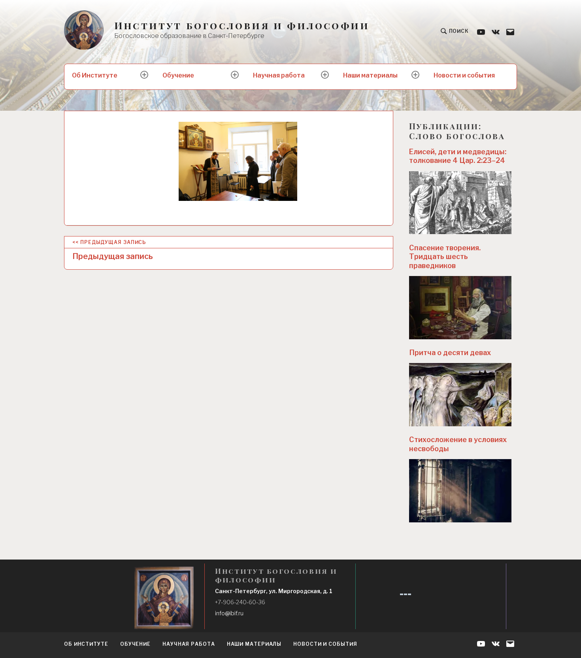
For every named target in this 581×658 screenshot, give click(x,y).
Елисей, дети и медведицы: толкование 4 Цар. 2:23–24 (457, 156)
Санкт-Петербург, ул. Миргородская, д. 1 (273, 591)
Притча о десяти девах (450, 352)
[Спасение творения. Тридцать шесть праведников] (460, 307)
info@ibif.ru (229, 613)
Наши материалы (370, 75)
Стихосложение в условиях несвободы (458, 444)
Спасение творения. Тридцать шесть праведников (445, 257)
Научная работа (279, 75)
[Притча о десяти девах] (460, 394)
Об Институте (94, 75)
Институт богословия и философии (242, 25)
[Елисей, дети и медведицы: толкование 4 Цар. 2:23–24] (460, 202)
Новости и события (464, 75)
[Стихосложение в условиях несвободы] (460, 490)
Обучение (178, 75)
